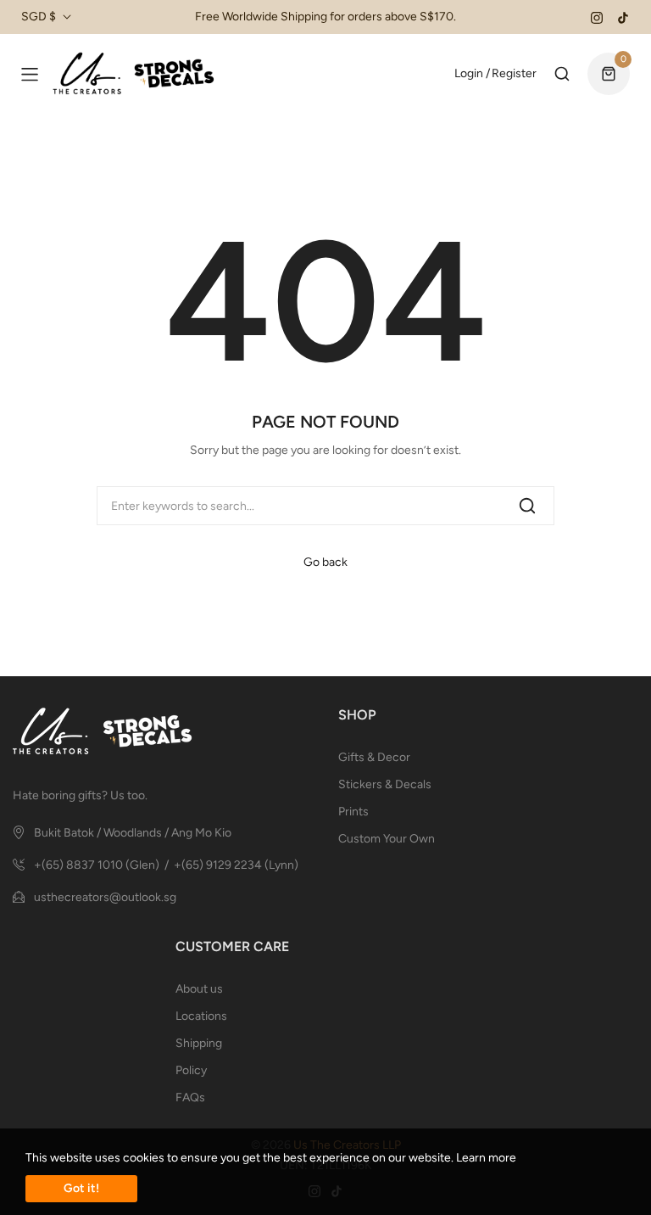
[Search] (527, 505)
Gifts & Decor (374, 757)
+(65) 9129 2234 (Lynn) (236, 865)
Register (514, 73)
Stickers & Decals (384, 784)
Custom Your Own (386, 838)
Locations (201, 1016)
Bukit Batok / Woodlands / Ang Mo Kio (132, 833)
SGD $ (38, 17)
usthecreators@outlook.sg (105, 897)
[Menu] (29, 73)
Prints (353, 811)
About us (199, 989)
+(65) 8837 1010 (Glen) (96, 865)
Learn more (486, 1158)
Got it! (81, 1188)
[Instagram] (597, 16)
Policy (191, 1070)
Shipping (198, 1043)
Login (468, 73)
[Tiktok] (623, 16)
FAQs (190, 1097)
